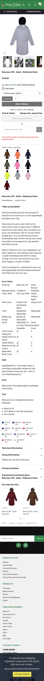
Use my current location (23, 118)
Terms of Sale (7, 623)
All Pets (5, 594)
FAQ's (5, 632)
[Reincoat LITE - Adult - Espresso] (7, 154)
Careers (5, 620)
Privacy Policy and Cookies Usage (14, 577)
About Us (6, 611)
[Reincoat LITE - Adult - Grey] (18, 175)
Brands (5, 600)
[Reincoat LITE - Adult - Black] (28, 164)
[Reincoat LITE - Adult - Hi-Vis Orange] (18, 154)
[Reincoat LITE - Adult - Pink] (28, 175)
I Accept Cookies (22, 674)
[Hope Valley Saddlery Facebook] (18, 545)
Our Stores (6, 617)
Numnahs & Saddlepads (11, 597)
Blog (4, 635)
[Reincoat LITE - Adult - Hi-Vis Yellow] (7, 175)
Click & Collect (8, 565)
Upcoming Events (9, 614)
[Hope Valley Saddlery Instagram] (25, 545)
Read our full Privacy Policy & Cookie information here (22, 668)
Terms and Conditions (10, 574)
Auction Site (12, 12)
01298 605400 (9, 649)
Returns (5, 571)
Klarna (5, 629)
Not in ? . (17, 134)
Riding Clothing (8, 591)
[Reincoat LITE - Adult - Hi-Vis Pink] (18, 164)
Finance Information (10, 568)
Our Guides (7, 639)
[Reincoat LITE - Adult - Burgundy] (7, 185)
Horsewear (6, 588)
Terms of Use (7, 626)
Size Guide (9, 88)
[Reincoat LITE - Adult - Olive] (7, 164)
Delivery (5, 562)
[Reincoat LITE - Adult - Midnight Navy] (28, 154)
